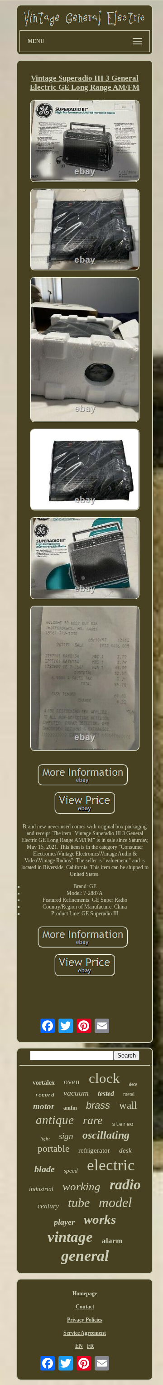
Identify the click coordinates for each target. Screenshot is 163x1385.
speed (71, 1170)
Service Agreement (84, 1333)
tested (106, 1093)
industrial (41, 1189)
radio (125, 1184)
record (44, 1095)
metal (128, 1094)
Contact (85, 1306)
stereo (123, 1124)
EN (79, 1346)
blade (44, 1169)
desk (125, 1150)
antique (55, 1120)
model (115, 1202)
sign (66, 1136)
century (48, 1206)
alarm (112, 1240)
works (100, 1219)
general (85, 1255)
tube (79, 1203)
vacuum (76, 1092)
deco (133, 1084)
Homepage (84, 1293)
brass (98, 1105)
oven (72, 1081)
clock (104, 1078)
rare (93, 1120)
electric (111, 1165)
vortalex (44, 1082)
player (64, 1221)
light (45, 1138)
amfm (70, 1108)
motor (43, 1106)
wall (128, 1105)
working (81, 1186)
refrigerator (94, 1150)
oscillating (105, 1135)
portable (53, 1148)
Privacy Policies (84, 1320)
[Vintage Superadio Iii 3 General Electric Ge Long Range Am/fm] (84, 141)
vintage (70, 1237)
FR (90, 1346)
